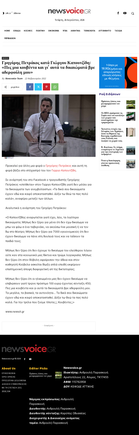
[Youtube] (124, 13)
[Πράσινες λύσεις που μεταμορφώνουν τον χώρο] (130, 104)
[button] (132, 13)
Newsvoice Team (13, 78)
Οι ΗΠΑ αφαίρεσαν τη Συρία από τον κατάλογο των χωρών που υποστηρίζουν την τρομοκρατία (112, 118)
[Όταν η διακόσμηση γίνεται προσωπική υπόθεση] (130, 163)
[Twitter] (38, 86)
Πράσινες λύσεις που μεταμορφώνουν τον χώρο (110, 103)
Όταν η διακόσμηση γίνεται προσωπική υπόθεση (110, 163)
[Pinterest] (46, 86)
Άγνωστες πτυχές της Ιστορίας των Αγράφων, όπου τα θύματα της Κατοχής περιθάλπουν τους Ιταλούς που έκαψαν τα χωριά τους (112, 135)
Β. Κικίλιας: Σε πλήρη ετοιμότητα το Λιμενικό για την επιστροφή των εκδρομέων (112, 151)
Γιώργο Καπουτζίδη (64, 170)
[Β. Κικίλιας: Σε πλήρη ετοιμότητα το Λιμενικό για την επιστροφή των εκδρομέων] (130, 150)
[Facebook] (118, 13)
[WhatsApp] (54, 86)
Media (5, 58)
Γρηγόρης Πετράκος (58, 165)
